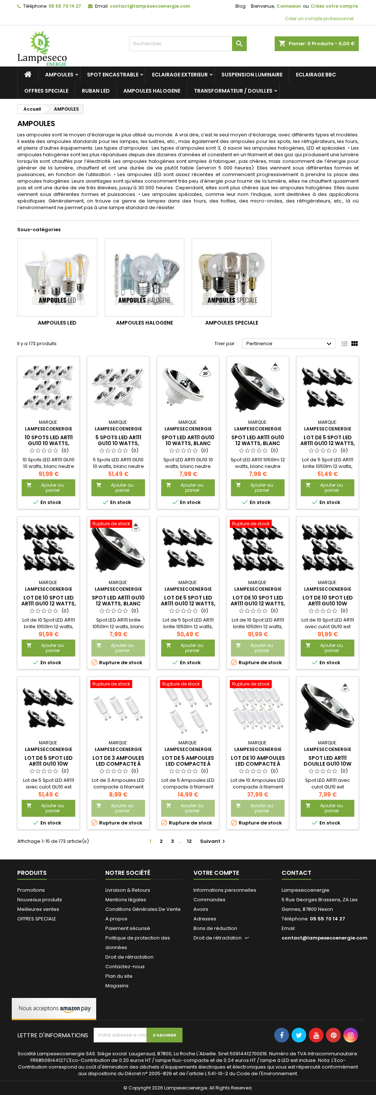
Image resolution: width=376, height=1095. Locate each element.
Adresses (205, 918)
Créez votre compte (334, 6)
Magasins (117, 985)
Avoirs (201, 909)
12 (189, 841)
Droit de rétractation (129, 956)
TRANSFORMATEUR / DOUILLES (233, 90)
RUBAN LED (96, 90)
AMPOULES (59, 74)
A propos (116, 918)
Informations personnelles (225, 890)
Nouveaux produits (39, 899)
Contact (296, 873)
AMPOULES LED (57, 322)
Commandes (209, 899)
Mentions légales (125, 899)
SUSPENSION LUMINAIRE (251, 74)
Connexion (288, 6)
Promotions (31, 890)
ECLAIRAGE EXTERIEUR (180, 74)
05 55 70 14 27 (64, 6)
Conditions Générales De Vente (143, 909)
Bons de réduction (215, 928)
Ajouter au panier (45, 487)
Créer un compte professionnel (319, 18)
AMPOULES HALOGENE (151, 90)
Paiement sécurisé (127, 928)
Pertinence (289, 344)
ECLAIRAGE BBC (316, 74)
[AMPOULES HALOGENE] (145, 277)
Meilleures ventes (38, 909)
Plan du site (119, 976)
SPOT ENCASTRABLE (112, 74)
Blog (240, 6)
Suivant (213, 841)
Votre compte (216, 873)
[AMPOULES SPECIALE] (232, 277)
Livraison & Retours (127, 890)
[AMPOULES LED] (57, 277)
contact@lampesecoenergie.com (150, 6)
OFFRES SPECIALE (46, 90)
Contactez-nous (125, 966)
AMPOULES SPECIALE (231, 322)
